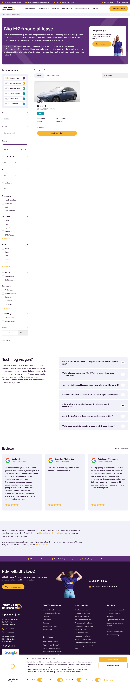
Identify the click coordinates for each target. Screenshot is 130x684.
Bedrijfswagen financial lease (85, 642)
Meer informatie (81, 8)
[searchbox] (10, 119)
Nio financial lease (42, 545)
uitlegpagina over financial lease (50, 533)
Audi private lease (81, 629)
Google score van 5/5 (68, 2)
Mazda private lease (82, 616)
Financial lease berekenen (52, 610)
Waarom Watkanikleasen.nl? (53, 651)
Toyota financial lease (82, 613)
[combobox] (15, 119)
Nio (17, 14)
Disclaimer (110, 616)
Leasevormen (29, 8)
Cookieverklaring (113, 635)
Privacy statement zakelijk (116, 610)
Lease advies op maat (50, 626)
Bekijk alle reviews (121, 449)
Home (3, 14)
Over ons (46, 616)
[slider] (2, 144)
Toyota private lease (82, 610)
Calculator (43, 8)
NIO (38, 76)
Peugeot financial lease (83, 639)
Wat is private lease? (50, 642)
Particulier (66, 8)
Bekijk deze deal (57, 133)
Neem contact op (102, 44)
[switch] (60, 680)
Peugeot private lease (82, 636)
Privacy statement (113, 613)
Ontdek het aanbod (13, 587)
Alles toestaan (113, 659)
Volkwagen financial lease (84, 626)
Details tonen (109, 680)
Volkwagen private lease (83, 623)
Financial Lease (10, 14)
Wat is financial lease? (51, 645)
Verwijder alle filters (53, 76)
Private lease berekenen (51, 613)
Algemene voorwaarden (115, 620)
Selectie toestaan (113, 665)
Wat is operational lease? (52, 648)
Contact (95, 8)
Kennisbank (47, 620)
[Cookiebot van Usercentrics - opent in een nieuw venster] (13, 680)
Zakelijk (55, 8)
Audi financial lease (82, 633)
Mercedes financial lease (83, 620)
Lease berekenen (119, 8)
